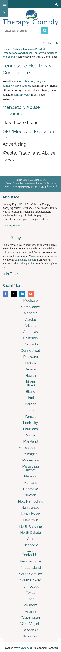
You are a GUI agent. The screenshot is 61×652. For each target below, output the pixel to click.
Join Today (11, 274)
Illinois (30, 398)
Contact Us (50, 43)
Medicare (30, 301)
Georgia (31, 369)
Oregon (30, 551)
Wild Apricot (24, 647)
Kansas (30, 416)
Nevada (30, 495)
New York (30, 520)
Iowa (30, 410)
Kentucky (30, 423)
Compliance (30, 307)
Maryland (30, 441)
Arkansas (30, 332)
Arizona (30, 326)
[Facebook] (5, 294)
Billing (30, 392)
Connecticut (30, 351)
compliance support (25, 259)
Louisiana (30, 429)
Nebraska (30, 489)
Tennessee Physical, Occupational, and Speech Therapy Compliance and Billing (30, 52)
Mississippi (30, 466)
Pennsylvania (30, 561)
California (30, 338)
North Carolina (30, 526)
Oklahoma (31, 545)
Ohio (30, 539)
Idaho (30, 382)
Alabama (30, 313)
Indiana (30, 404)
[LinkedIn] (22, 294)
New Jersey (30, 508)
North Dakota (30, 533)
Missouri (30, 476)
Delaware (30, 357)
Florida (30, 363)
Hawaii (30, 375)
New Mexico (30, 514)
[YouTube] (31, 294)
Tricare (30, 470)
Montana (31, 483)
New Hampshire (30, 501)
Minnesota (30, 460)
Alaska (30, 319)
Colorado (30, 344)
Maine (30, 435)
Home (6, 49)
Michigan (30, 454)
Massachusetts (31, 448)
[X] (14, 294)
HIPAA (31, 385)
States (16, 49)
